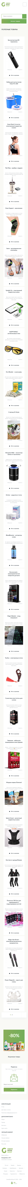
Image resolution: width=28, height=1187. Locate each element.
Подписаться (14, 1089)
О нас (2, 1106)
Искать (24, 16)
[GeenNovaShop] (5, 4)
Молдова (5, 1174)
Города (3, 1122)
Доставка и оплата (6, 1109)
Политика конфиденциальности (9, 1112)
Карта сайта (4, 1128)
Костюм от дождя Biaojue (14, 860)
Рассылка (3, 1144)
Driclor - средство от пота (14, 495)
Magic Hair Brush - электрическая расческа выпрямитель (14, 941)
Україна (12, 1165)
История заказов (5, 1141)
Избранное (4, 1135)
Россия (6, 1165)
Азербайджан (13, 1168)
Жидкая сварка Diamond (14, 782)
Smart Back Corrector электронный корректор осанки (14, 126)
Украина (19, 1165)
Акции (2, 1119)
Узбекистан (22, 1174)
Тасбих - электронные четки (14, 658)
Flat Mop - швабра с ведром (13, 168)
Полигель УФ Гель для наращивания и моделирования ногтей (14, 902)
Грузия (5, 1171)
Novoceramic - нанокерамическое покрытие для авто (14, 574)
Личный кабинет (5, 1138)
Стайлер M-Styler (13, 412)
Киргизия (19, 1171)
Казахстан (12, 1171)
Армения (21, 1168)
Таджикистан (13, 1174)
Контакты (3, 1125)
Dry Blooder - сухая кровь (14, 372)
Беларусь (5, 1168)
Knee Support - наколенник (13, 208)
